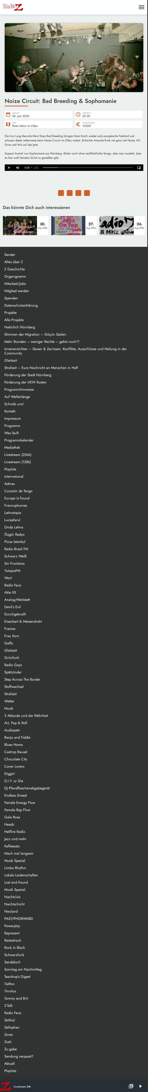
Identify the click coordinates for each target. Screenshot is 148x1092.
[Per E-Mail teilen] (87, 193)
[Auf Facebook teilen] (61, 193)
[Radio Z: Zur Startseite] (30, 7)
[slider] (88, 167)
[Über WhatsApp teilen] (78, 193)
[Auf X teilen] (70, 193)
